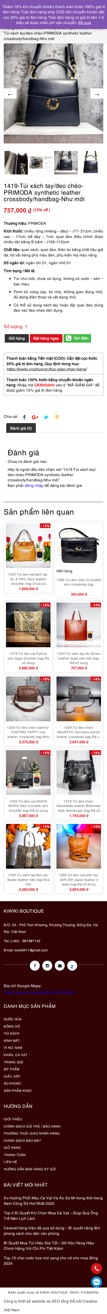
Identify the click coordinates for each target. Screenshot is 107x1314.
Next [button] (96, 93)
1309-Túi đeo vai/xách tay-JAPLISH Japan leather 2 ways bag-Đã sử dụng (78, 879)
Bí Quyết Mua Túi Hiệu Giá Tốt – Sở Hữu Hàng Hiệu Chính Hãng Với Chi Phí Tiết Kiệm (49, 1245)
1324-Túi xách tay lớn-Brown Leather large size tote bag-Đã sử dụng (79, 658)
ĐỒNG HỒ (12, 1026)
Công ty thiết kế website (24, 1300)
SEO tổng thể (63, 1300)
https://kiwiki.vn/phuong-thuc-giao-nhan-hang (45, 368)
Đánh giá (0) (21, 427)
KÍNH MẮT (12, 1040)
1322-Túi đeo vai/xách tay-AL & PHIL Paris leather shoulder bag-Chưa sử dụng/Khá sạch (28, 579)
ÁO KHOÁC (12, 1083)
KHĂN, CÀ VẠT (15, 1054)
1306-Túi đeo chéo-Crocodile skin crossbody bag (78, 582)
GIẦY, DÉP (12, 1076)
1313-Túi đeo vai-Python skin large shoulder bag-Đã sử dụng (28, 658)
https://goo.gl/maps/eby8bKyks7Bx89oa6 (39, 991)
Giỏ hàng (17, 337)
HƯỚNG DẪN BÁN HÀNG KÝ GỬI (30, 1169)
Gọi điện (81, 337)
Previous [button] (10, 93)
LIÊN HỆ (10, 1161)
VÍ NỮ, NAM (13, 1047)
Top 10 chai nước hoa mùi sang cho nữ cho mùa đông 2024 (51, 1260)
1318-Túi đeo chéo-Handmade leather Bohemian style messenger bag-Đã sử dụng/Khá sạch (78, 806)
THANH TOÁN (15, 1154)
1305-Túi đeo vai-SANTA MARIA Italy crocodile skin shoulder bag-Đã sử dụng (28, 805)
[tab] (21, 428)
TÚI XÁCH (11, 1033)
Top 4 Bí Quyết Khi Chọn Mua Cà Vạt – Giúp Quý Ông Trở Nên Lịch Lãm (51, 1215)
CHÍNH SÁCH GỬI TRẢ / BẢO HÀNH (32, 1126)
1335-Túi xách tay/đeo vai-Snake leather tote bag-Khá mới (28, 879)
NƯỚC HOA (13, 1019)
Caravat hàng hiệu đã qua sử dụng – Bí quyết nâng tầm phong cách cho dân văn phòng (52, 1230)
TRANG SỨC (14, 1062)
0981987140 (97, 1282)
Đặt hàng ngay (46, 337)
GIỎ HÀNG (12, 1147)
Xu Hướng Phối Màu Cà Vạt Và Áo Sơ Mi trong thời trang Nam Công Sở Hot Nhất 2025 (53, 1200)
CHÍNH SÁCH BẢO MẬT (22, 1140)
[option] (53, 93)
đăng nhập (34, 485)
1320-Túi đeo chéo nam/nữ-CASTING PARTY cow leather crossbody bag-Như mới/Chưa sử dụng (28, 732)
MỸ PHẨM (11, 1069)
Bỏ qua (84, 22)
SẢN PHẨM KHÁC (18, 1090)
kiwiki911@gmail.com (31, 949)
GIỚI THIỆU (13, 1119)
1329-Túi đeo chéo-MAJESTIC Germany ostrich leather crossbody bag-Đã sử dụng (79, 732)
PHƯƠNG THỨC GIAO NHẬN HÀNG (32, 1133)
